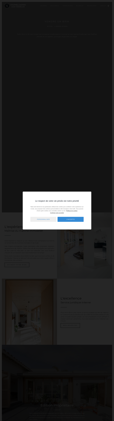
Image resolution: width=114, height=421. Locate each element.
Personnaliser (43, 219)
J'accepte (70, 219)
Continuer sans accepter (57, 212)
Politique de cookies (71, 210)
